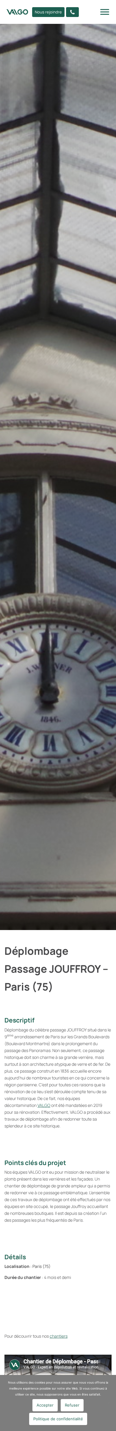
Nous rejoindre (48, 12)
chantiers (59, 1336)
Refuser (72, 1405)
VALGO (43, 1105)
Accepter (45, 1405)
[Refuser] (109, 1403)
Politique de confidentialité (58, 1418)
